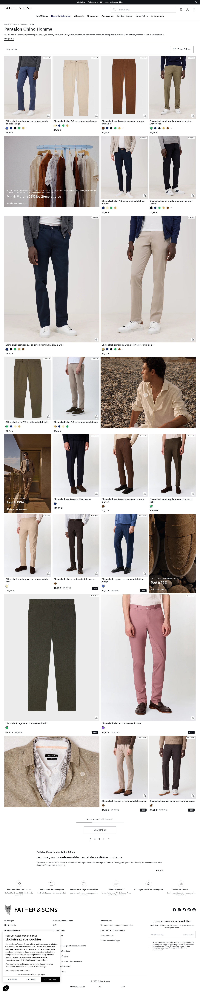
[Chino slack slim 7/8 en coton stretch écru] (76, 89)
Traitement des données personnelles (117, 925)
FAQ (54, 925)
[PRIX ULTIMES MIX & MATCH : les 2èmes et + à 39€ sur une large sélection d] (100, 2)
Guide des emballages (110, 941)
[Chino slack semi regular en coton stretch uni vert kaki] (172, 90)
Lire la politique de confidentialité (17, 971)
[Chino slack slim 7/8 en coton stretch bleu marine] (124, 170)
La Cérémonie (157, 16)
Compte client (59, 930)
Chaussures (92, 16)
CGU (123, 987)
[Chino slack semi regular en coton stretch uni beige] (148, 281)
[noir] (15, 128)
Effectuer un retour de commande (67, 961)
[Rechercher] (114, 9)
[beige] (23, 128)
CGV (100, 987)
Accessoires (107, 16)
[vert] (19, 128)
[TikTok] (184, 909)
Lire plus (8, 39)
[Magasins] (181, 9)
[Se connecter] (187, 9)
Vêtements (79, 16)
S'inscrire (188, 934)
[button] (5, 988)
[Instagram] (179, 909)
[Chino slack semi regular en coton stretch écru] (27, 548)
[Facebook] (174, 909)
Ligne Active (142, 16)
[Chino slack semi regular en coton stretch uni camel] (124, 90)
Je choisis (31, 979)
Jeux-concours (107, 935)
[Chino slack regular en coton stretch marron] (124, 769)
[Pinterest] (189, 909)
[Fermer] (196, 2)
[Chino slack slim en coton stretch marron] (76, 547)
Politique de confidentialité (113, 930)
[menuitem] (42, 16)
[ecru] (107, 207)
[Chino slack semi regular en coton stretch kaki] (172, 468)
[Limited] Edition (124, 16)
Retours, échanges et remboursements (69, 946)
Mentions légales (77, 987)
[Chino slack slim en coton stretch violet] (148, 659)
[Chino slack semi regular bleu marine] (76, 467)
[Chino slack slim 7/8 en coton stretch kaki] (27, 390)
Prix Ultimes (42, 16)
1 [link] (90, 839)
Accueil (6, 24)
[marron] (167, 128)
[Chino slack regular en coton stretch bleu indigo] (124, 548)
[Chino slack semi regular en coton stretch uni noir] (172, 170)
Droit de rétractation (61, 966)
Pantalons (24, 24)
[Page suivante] (108, 839)
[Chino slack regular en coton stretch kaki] (51, 659)
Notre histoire (10, 925)
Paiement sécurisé (60, 956)
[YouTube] (194, 909)
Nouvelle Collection (60, 16)
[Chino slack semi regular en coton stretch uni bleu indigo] (27, 90)
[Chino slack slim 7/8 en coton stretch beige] (76, 390)
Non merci (12, 979)
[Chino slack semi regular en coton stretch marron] (124, 468)
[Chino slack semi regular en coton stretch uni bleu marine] (51, 281)
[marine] (11, 128)
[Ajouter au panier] (48, 116)
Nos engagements (12, 930)
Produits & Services (61, 951)
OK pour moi (50, 979)
